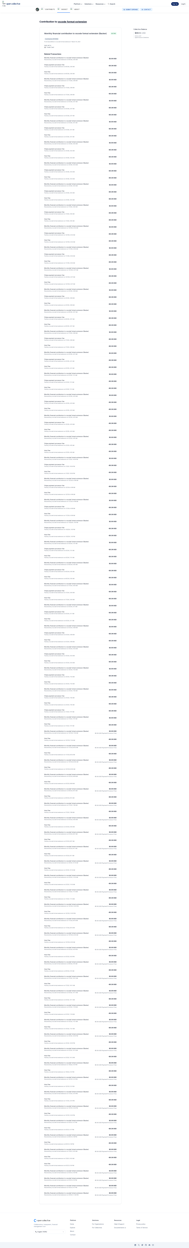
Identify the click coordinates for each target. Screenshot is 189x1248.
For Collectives (97, 1227)
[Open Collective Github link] (146, 1245)
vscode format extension (72, 21)
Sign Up (175, 4)
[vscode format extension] (37, 9)
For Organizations (98, 1224)
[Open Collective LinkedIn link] (135, 1245)
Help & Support (119, 1224)
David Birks (51, 41)
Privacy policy (140, 1224)
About (72, 1231)
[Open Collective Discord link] (149, 1245)
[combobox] (49, 1232)
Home (72, 1224)
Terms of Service (142, 1227)
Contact (73, 1235)
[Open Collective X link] (138, 1245)
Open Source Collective (142, 37)
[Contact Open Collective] (153, 1245)
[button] (49, 9)
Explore (72, 1227)
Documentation (119, 1227)
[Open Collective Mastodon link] (142, 1245)
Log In (183, 4)
